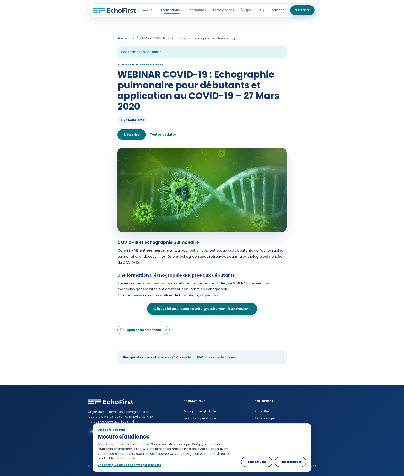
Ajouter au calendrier (144, 330)
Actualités (198, 10)
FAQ (261, 10)
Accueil (148, 10)
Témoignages (223, 10)
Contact (277, 10)
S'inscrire (302, 10)
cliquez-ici (209, 295)
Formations (170, 10)
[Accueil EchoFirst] (114, 10)
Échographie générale (200, 411)
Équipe (246, 10)
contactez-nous (222, 357)
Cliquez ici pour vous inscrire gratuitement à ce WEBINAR (202, 309)
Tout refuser (256, 462)
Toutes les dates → (164, 134)
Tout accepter (290, 462)
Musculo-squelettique (200, 418)
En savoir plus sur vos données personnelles (129, 465)
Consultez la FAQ (189, 357)
